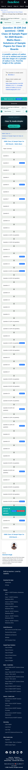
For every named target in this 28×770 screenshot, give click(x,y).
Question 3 (6, 170)
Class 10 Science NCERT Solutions (13, 717)
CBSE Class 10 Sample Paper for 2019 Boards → (14, 536)
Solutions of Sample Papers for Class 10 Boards (12, 12)
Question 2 (13, 163)
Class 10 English (9, 652)
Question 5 (13, 184)
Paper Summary (7, 148)
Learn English (8, 724)
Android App (8, 582)
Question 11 (6, 227)
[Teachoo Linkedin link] (21, 752)
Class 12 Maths (8, 657)
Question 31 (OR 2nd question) (13, 426)
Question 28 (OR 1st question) (11, 379)
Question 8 (6, 206)
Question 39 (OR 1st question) (13, 501)
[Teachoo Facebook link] (7, 752)
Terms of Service (10, 759)
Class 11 (9, 6)
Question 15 (13, 264)
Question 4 (6, 177)
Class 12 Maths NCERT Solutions (13, 691)
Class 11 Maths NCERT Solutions (13, 688)
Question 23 (6, 336)
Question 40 (13, 520)
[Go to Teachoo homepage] (13, 2)
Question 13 (6, 249)
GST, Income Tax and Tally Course (13, 629)
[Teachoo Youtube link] (17, 752)
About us (11, 757)
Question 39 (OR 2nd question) (13, 511)
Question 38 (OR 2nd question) (11, 494)
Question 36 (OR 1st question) (11, 463)
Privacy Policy (18, 759)
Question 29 (13, 393)
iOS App (7, 585)
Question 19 (6, 300)
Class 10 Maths (8, 647)
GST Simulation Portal (10, 640)
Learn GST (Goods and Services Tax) (13, 732)
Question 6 (6, 191)
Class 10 (16, 6)
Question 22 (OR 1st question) (11, 321)
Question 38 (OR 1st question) (11, 487)
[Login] (24, 2)
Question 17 (6, 285)
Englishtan (7, 739)
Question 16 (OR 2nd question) (11, 278)
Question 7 (13, 199)
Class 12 (3, 6)
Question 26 (13, 364)
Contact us (17, 757)
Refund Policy (7, 760)
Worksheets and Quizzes (11, 634)
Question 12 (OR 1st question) (11, 235)
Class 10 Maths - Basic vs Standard (13, 742)
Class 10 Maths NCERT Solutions (13, 686)
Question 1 (6, 155)
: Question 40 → (14, 99)
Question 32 (6, 434)
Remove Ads (14, 103)
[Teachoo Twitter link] (14, 752)
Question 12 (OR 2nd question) (11, 242)
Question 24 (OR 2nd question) (11, 350)
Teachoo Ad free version (10, 632)
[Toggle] (2, 2)
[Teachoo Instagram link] (10, 752)
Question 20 (6, 307)
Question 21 (6, 314)
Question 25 (6, 357)
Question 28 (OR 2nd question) (11, 386)
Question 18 (6, 292)
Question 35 (6, 456)
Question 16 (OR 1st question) (13, 271)
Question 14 (13, 256)
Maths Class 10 (4, 10)
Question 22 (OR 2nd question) (11, 328)
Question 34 (6, 448)
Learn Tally (7, 729)
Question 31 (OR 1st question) (11, 417)
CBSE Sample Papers (10, 744)
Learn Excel (8, 727)
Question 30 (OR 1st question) (11, 400)
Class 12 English (9, 660)
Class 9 (22, 6)
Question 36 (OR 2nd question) (13, 471)
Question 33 (13, 441)
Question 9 (6, 213)
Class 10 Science (9, 650)
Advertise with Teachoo (18, 760)
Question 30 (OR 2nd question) (13, 409)
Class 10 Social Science (10, 655)
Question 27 (6, 372)
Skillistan (7, 637)
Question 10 (6, 220)
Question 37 (6, 479)
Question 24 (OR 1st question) (13, 343)
